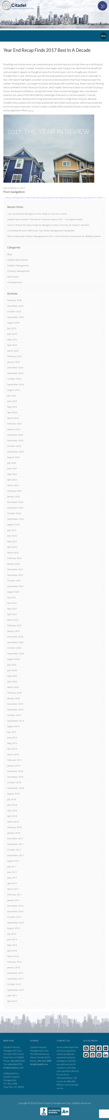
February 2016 (14, 961)
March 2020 (13, 687)
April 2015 (12, 1001)
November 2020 (15, 642)
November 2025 (15, 305)
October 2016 (14, 916)
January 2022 (13, 563)
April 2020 (12, 681)
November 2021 (15, 575)
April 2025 (12, 345)
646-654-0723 (15, 1064)
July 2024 (11, 395)
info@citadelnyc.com (13, 1067)
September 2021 (15, 586)
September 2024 (15, 384)
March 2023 (13, 485)
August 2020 (13, 659)
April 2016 (12, 950)
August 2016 (13, 928)
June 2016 (12, 939)
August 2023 (13, 457)
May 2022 (12, 541)
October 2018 (14, 782)
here (30, 110)
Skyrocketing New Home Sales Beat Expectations (29, 197)
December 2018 (15, 771)
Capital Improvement (17, 259)
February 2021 (14, 625)
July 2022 (11, 530)
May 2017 (12, 877)
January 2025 (13, 362)
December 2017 (15, 838)
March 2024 (13, 418)
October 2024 (14, 378)
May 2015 (12, 995)
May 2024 (12, 406)
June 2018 (12, 804)
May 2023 (12, 474)
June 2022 (12, 535)
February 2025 (14, 356)
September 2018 (15, 788)
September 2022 (15, 518)
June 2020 (12, 670)
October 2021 (14, 580)
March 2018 (13, 821)
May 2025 (12, 339)
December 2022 (15, 502)
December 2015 (15, 973)
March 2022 (13, 552)
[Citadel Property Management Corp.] (18, 5)
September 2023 (15, 451)
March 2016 (13, 956)
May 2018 (12, 810)
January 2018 (13, 832)
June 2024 (12, 401)
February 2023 (14, 490)
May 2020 (12, 675)
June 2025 (12, 333)
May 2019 (12, 743)
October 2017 (14, 849)
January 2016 (13, 967)
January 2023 (13, 496)
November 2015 (15, 978)
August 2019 (13, 726)
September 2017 (15, 855)
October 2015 (14, 984)
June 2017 (12, 872)
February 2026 (14, 300)
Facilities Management (18, 265)
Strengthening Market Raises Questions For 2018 (80, 197)
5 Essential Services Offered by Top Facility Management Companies (41, 230)
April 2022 (12, 546)
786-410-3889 (44, 1060)
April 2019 (12, 748)
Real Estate (13, 276)
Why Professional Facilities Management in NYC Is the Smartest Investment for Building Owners (54, 236)
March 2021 (13, 619)
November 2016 (15, 911)
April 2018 (12, 816)
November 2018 (15, 776)
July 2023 (11, 462)
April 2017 (12, 883)
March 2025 (13, 350)
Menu (103, 36)
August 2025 (13, 322)
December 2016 (15, 905)
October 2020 (14, 647)
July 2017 (11, 866)
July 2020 (11, 664)
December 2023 (15, 434)
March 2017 (13, 889)
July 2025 (11, 328)
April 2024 (12, 412)
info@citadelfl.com (39, 1064)
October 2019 (14, 715)
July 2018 (11, 799)
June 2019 (12, 737)
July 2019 (11, 732)
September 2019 (15, 720)
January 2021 (13, 631)
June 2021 (12, 603)
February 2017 (14, 894)
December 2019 (15, 703)
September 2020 (15, 653)
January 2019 (13, 765)
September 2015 (15, 989)
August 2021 (13, 591)
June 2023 (12, 468)
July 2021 (11, 597)
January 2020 (13, 698)
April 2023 (12, 479)
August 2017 (13, 860)
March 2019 (13, 754)
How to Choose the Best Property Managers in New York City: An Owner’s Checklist (48, 225)
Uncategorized (14, 282)
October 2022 (14, 513)
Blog (9, 254)
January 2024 (13, 429)
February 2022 (14, 558)
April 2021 (12, 614)
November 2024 (15, 373)
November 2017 (15, 844)
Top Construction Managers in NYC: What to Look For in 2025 (37, 213)
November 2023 (15, 440)
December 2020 (15, 636)
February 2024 (14, 423)
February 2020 (14, 692)
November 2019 (15, 709)
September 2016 (15, 922)
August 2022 (13, 524)
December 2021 (15, 569)
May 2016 (12, 945)
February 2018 (14, 827)
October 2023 (14, 446)
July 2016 (11, 933)
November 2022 (15, 507)
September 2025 (15, 317)
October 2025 (14, 311)
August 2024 (13, 389)
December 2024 (15, 367)
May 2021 (12, 608)
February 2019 (14, 759)
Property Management (18, 271)
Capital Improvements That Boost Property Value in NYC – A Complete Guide (45, 219)
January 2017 (13, 900)
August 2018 (13, 793)
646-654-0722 (18, 1060)
